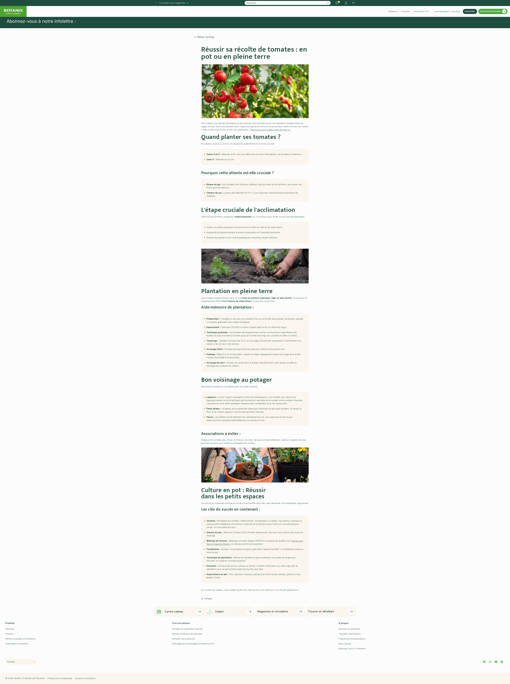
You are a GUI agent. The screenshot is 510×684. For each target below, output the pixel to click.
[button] (394, 11)
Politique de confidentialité (59, 678)
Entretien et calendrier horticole (187, 629)
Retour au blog (205, 36)
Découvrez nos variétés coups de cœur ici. (271, 130)
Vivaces (9, 634)
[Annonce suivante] (240, 2)
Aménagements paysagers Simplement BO (193, 643)
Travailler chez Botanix (350, 634)
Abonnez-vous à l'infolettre (352, 648)
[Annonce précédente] (156, 2)
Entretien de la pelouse (183, 638)
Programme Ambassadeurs (352, 638)
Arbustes (9, 629)
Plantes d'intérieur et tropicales (187, 634)
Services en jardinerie (349, 629)
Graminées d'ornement (16, 643)
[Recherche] (328, 3)
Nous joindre (345, 643)
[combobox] (288, 3)
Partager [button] (208, 598)
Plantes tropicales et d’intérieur (20, 638)
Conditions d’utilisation (85, 678)
